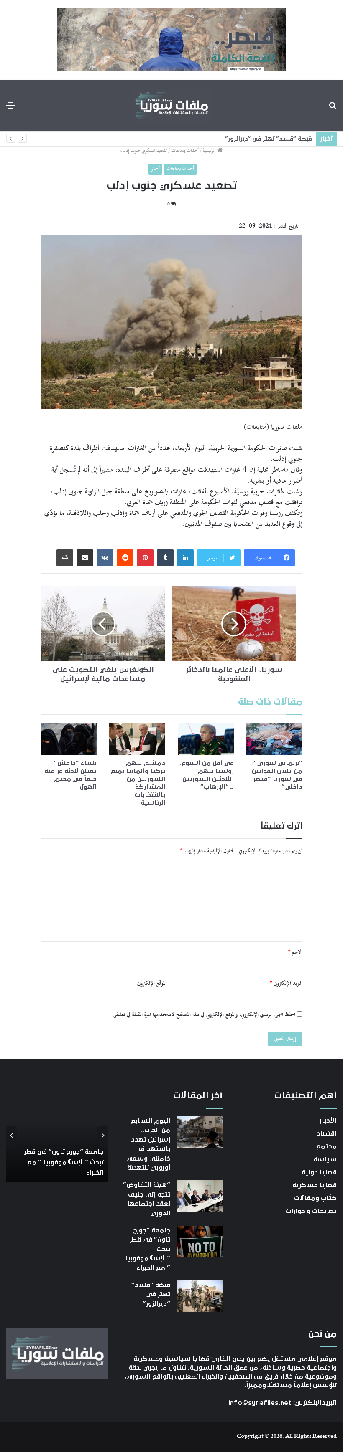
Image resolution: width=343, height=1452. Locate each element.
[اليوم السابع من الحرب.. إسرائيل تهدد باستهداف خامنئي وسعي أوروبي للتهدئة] (200, 1132)
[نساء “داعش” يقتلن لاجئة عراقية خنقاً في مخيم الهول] (69, 739)
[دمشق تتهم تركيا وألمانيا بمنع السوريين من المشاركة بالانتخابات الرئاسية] (137, 739)
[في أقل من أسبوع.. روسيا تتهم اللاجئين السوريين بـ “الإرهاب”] (206, 739)
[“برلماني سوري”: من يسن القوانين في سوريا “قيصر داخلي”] (274, 739)
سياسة (325, 1159)
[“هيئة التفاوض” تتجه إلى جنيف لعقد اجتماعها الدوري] (200, 1196)
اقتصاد (326, 1133)
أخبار (155, 168)
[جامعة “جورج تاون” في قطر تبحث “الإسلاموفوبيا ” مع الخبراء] (200, 1241)
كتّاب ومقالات (315, 1198)
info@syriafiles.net (260, 1403)
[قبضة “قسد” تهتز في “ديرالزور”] (200, 1296)
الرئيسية (210, 151)
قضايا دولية (319, 1172)
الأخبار (328, 1120)
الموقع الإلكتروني (151, 984)
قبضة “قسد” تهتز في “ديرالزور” (268, 139)
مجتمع (326, 1146)
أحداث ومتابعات (185, 151)
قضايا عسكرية (314, 1185)
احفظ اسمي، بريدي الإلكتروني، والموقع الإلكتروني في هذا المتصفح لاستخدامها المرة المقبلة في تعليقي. (203, 1015)
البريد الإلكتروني (286, 984)
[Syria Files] (171, 105)
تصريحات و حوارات (311, 1211)
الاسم (295, 952)
